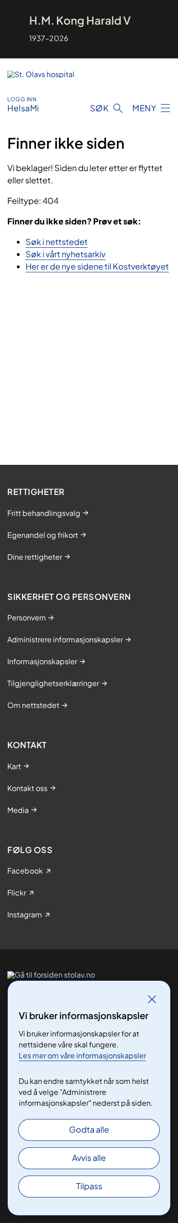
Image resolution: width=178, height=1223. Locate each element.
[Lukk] (152, 999)
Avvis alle (89, 1157)
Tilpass (89, 1186)
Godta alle (89, 1129)
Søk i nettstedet (57, 241)
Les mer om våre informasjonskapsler (82, 1055)
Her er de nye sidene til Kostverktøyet (97, 266)
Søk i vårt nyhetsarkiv (65, 254)
